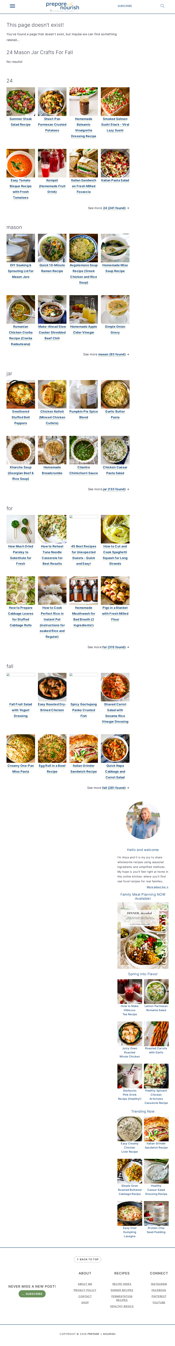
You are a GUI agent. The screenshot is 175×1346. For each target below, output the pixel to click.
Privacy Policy (85, 1290)
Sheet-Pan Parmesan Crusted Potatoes (52, 124)
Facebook (159, 1290)
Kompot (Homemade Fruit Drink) (52, 186)
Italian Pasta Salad (115, 180)
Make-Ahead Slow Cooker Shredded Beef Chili (52, 332)
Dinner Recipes (122, 1290)
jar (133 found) (114, 489)
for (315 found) (114, 647)
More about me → (158, 887)
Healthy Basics (122, 1306)
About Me (85, 1284)
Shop (85, 1302)
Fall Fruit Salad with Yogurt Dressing (20, 710)
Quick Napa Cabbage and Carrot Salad (115, 771)
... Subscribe (32, 1294)
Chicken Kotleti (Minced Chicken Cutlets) (52, 417)
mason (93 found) (112, 354)
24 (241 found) (114, 208)
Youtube (158, 1302)
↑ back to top (88, 1259)
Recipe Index (121, 1284)
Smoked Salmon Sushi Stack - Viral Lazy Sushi (115, 124)
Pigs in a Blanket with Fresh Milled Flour (115, 613)
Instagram (159, 1284)
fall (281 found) (114, 788)
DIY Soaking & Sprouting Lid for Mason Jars (20, 271)
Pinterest (159, 1296)
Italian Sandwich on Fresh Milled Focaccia (83, 186)
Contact (85, 1296)
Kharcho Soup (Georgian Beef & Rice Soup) (21, 473)
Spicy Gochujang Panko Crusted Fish (84, 710)
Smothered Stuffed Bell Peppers (21, 417)
